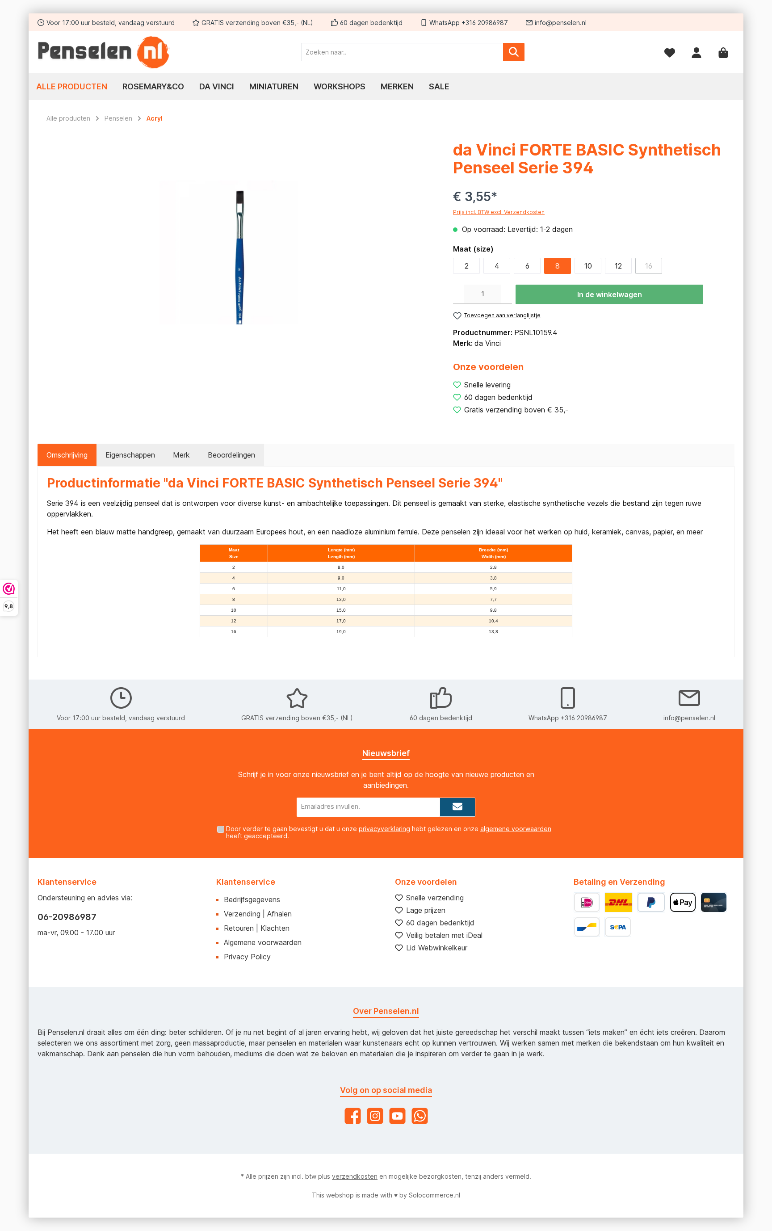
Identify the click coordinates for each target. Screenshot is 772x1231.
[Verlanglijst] (670, 52)
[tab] (67, 455)
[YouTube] (397, 1116)
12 (618, 265)
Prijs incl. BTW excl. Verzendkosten (499, 212)
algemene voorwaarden (515, 828)
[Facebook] (353, 1116)
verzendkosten (355, 1176)
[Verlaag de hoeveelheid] (458, 294)
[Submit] (457, 807)
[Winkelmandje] (723, 52)
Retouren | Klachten (257, 928)
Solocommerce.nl (434, 1195)
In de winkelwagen (609, 294)
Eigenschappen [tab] (130, 454)
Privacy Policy (247, 956)
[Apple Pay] (683, 902)
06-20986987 (67, 917)
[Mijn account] (696, 52)
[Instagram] (375, 1116)
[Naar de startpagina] (105, 52)
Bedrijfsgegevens (252, 899)
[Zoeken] (513, 52)
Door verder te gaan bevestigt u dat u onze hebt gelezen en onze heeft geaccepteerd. (388, 832)
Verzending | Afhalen (258, 913)
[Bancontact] (587, 927)
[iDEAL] (587, 902)
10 (588, 265)
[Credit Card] (714, 902)
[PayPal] (651, 902)
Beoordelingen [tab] (231, 454)
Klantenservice (245, 881)
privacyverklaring (384, 828)
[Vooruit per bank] (617, 927)
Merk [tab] (181, 454)
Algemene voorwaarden (263, 942)
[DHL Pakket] (618, 902)
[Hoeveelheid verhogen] (506, 294)
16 (648, 265)
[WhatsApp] (420, 1116)
